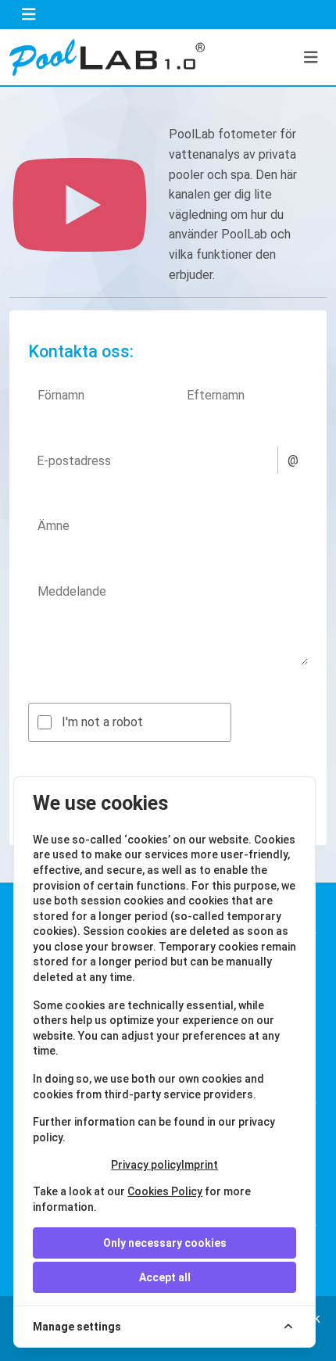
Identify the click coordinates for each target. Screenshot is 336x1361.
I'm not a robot (102, 722)
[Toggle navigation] (29, 14)
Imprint (199, 1165)
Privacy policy (146, 1165)
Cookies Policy (164, 1191)
